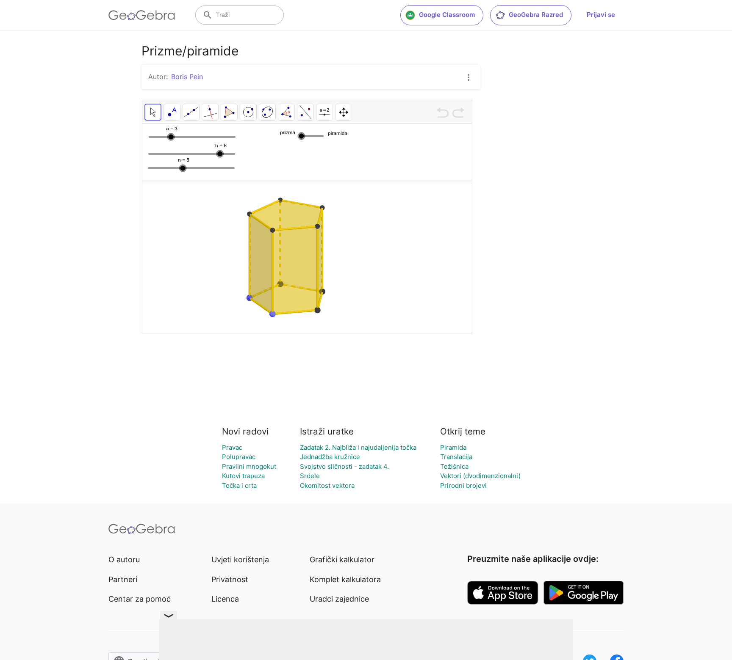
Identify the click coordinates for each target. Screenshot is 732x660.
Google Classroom (447, 15)
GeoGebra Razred (536, 15)
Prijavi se (601, 15)
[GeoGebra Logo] (141, 15)
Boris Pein (187, 76)
